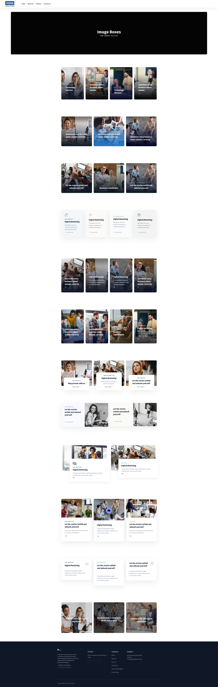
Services (114, 662)
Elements (107, 35)
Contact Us (114, 665)
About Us (114, 658)
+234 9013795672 (64, 668)
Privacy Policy (115, 672)
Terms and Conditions (117, 669)
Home (101, 35)
